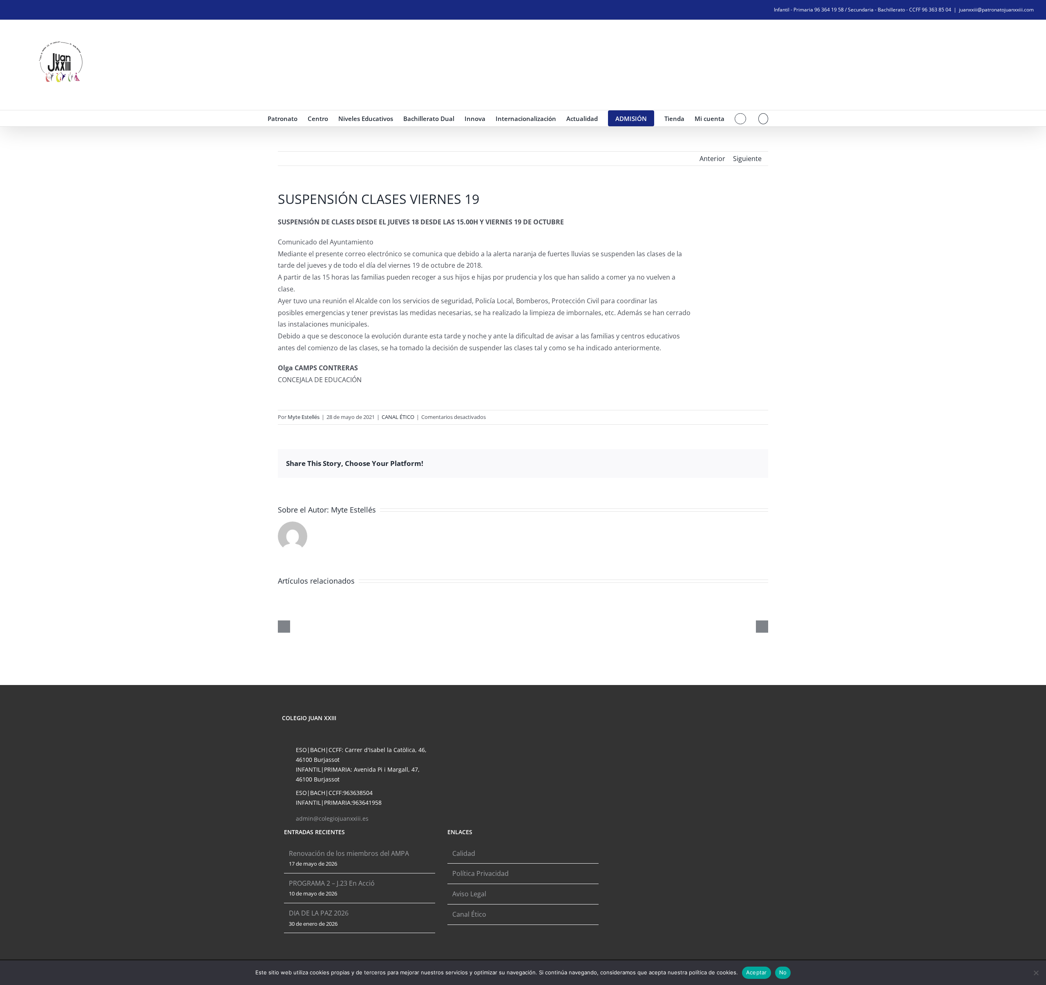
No (783, 972)
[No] (1036, 973)
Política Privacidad (480, 873)
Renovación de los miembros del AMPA (349, 853)
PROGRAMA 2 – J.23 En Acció (332, 883)
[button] (763, 118)
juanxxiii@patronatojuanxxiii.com (996, 9)
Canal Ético (469, 914)
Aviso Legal (469, 893)
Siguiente (747, 158)
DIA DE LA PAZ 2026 (319, 913)
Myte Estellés (304, 417)
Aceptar (756, 972)
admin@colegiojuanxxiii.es (332, 818)
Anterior (712, 158)
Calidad (463, 853)
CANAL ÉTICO (398, 417)
